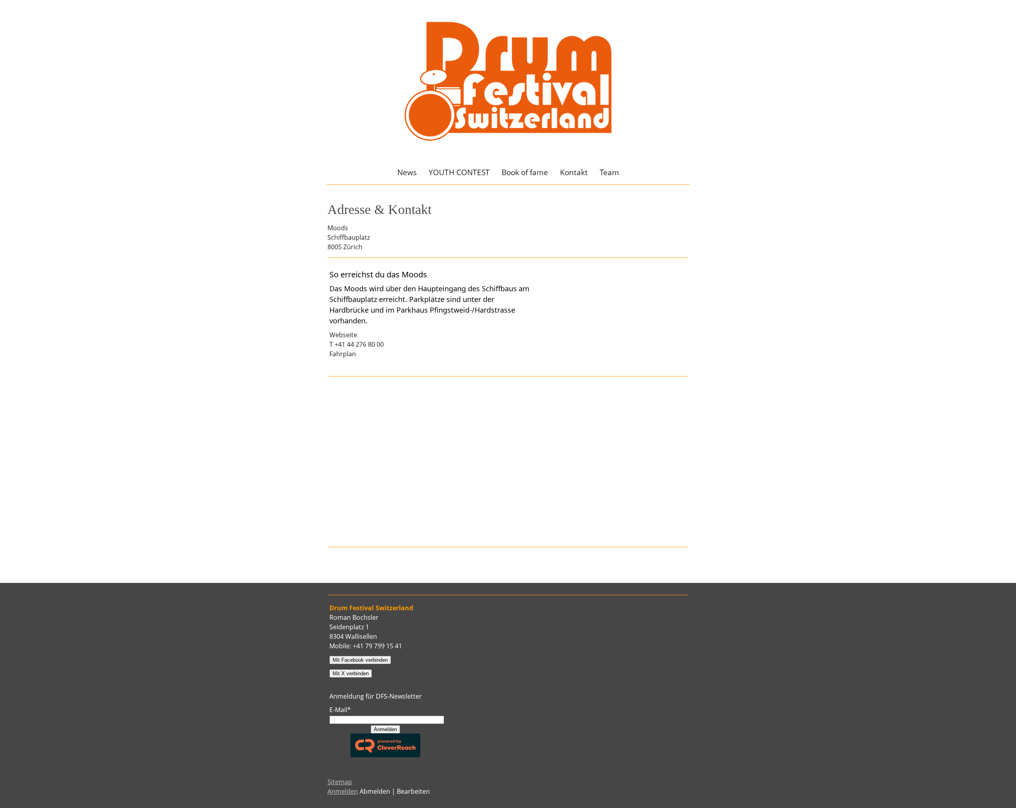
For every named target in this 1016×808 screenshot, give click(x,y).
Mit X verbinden (351, 673)
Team (609, 172)
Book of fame (525, 172)
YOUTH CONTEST (459, 172)
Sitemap (339, 781)
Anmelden (385, 729)
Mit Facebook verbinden (360, 660)
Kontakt (574, 172)
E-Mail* (340, 709)
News (407, 172)
